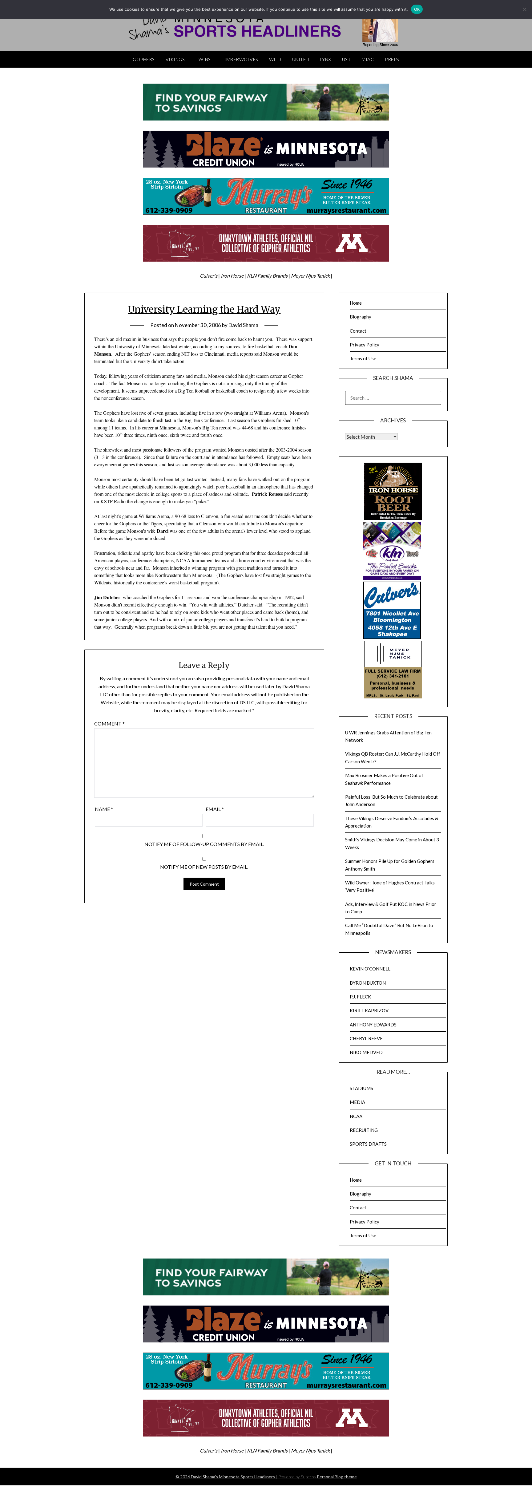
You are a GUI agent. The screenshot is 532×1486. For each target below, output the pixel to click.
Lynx (325, 59)
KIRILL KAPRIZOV (369, 1010)
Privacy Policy (364, 344)
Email (215, 809)
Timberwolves (240, 59)
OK (417, 9)
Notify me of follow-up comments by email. (204, 844)
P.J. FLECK (360, 996)
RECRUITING (364, 1130)
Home (356, 303)
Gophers (144, 59)
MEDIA (357, 1102)
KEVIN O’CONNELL (370, 968)
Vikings (175, 59)
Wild (275, 59)
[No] (524, 9)
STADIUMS (361, 1088)
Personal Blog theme (337, 1476)
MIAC (367, 59)
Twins (203, 59)
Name (104, 809)
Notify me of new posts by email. (204, 867)
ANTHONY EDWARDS (373, 1024)
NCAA (356, 1116)
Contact (358, 331)
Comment (109, 723)
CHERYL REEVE (366, 1038)
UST (346, 59)
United (300, 59)
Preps (392, 59)
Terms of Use (363, 358)
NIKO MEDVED (366, 1052)
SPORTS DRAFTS (368, 1144)
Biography (360, 316)
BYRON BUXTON (368, 983)
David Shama (243, 325)
